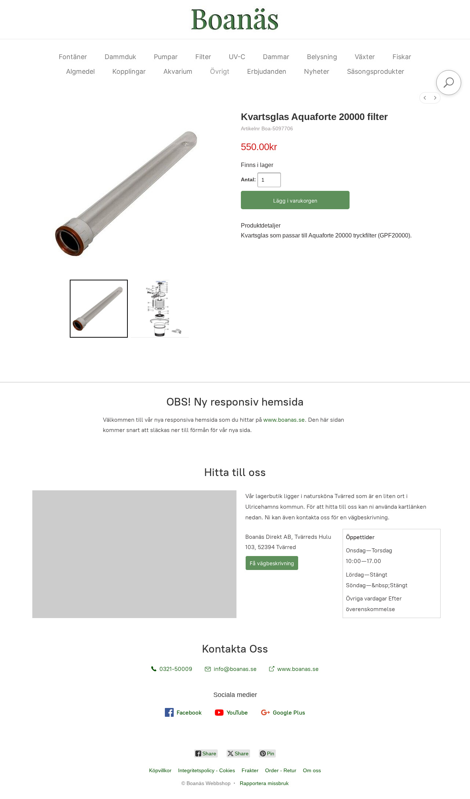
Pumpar (166, 57)
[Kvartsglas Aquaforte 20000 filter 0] (99, 309)
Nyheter (316, 71)
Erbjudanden (266, 71)
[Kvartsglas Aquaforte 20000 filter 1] (160, 309)
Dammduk (120, 57)
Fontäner (73, 57)
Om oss (312, 770)
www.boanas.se (284, 419)
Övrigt (219, 71)
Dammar (276, 57)
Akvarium (177, 71)
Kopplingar (129, 71)
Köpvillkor (160, 770)
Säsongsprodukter (375, 71)
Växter (365, 57)
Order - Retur (280, 770)
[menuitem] (425, 97)
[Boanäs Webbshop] (235, 19)
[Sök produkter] (448, 82)
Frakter (250, 770)
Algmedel (80, 71)
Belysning (322, 57)
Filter (203, 57)
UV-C (237, 57)
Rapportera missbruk (264, 783)
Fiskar (402, 57)
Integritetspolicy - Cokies (206, 770)
